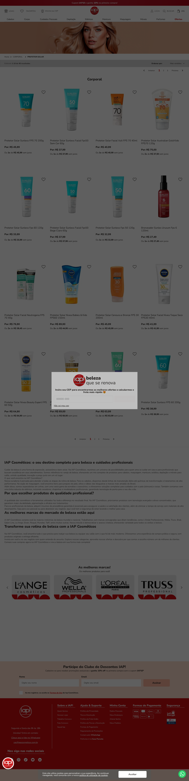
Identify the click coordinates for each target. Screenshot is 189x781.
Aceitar (132, 774)
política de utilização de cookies (93, 775)
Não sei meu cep (61, 406)
